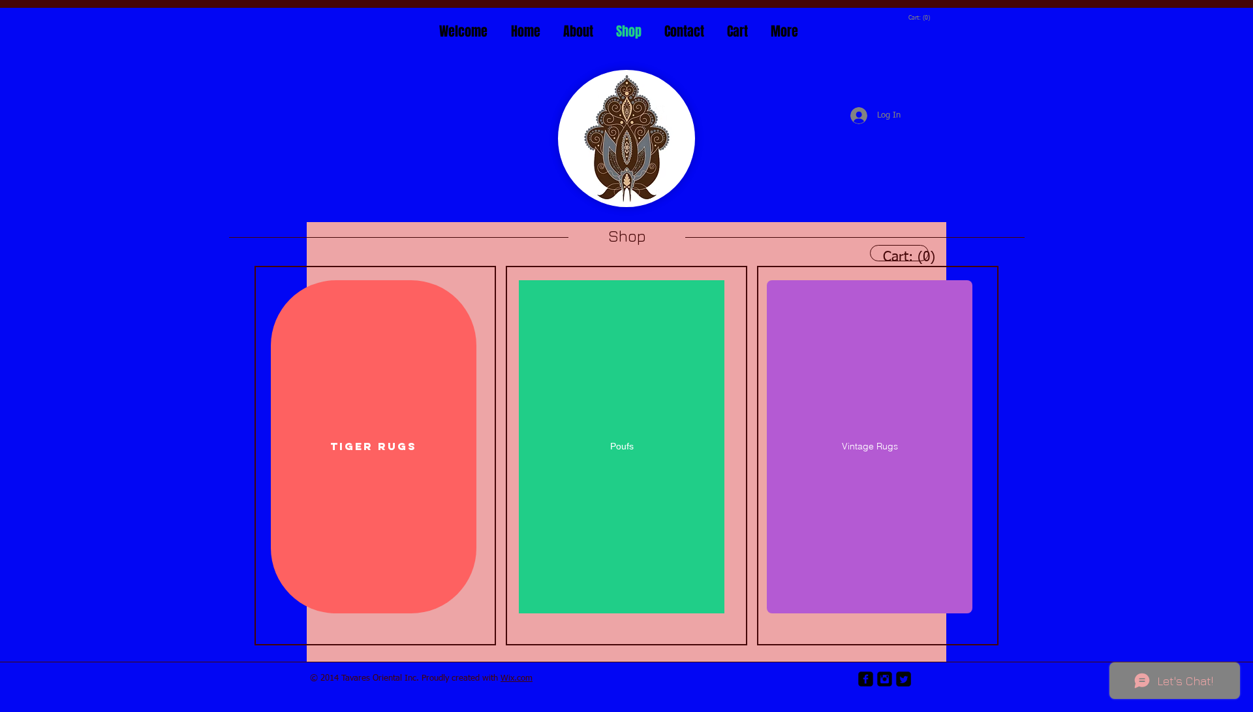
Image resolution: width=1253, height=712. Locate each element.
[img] (375, 455)
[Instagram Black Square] (884, 679)
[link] (919, 17)
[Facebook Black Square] (865, 679)
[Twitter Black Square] (903, 679)
